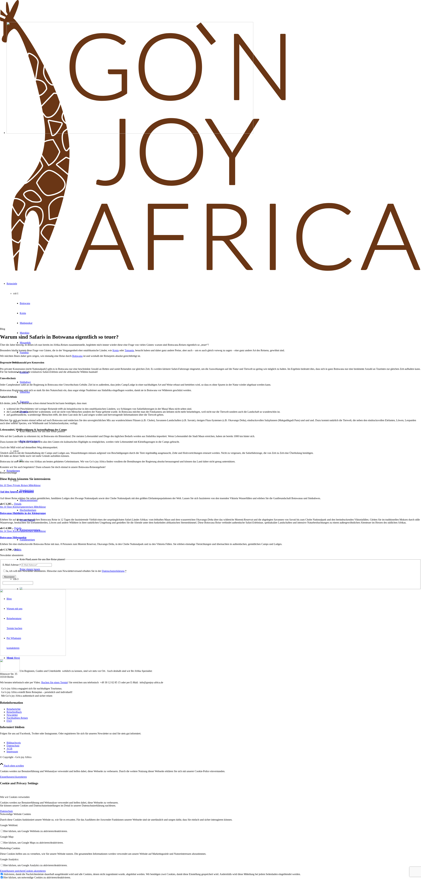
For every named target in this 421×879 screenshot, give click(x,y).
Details (17, 503)
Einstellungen (7, 776)
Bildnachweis (14, 742)
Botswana (77, 356)
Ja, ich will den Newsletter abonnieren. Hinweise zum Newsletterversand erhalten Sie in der (66, 571)
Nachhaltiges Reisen (17, 717)
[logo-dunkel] (210, 271)
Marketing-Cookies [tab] (10, 848)
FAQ (9, 720)
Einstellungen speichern (12, 870)
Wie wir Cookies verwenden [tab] (15, 797)
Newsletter (12, 715)
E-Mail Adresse (12, 564)
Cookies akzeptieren (35, 870)
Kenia (115, 350)
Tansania (129, 350)
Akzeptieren (20, 776)
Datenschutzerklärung (113, 571)
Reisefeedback (14, 712)
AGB (9, 748)
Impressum (12, 751)
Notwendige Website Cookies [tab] (15, 814)
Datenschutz (13, 745)
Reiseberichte (14, 709)
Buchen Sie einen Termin (54, 682)
